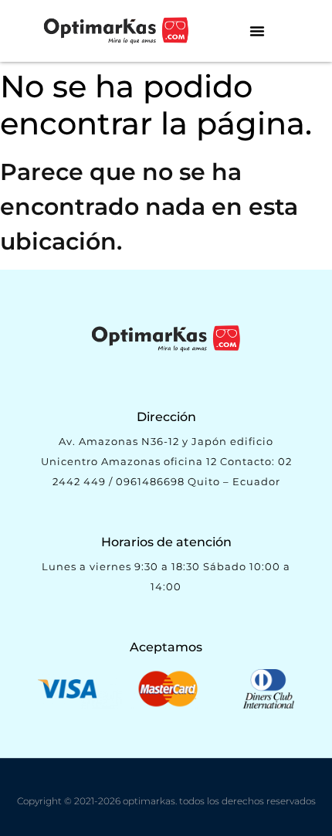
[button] (257, 30)
